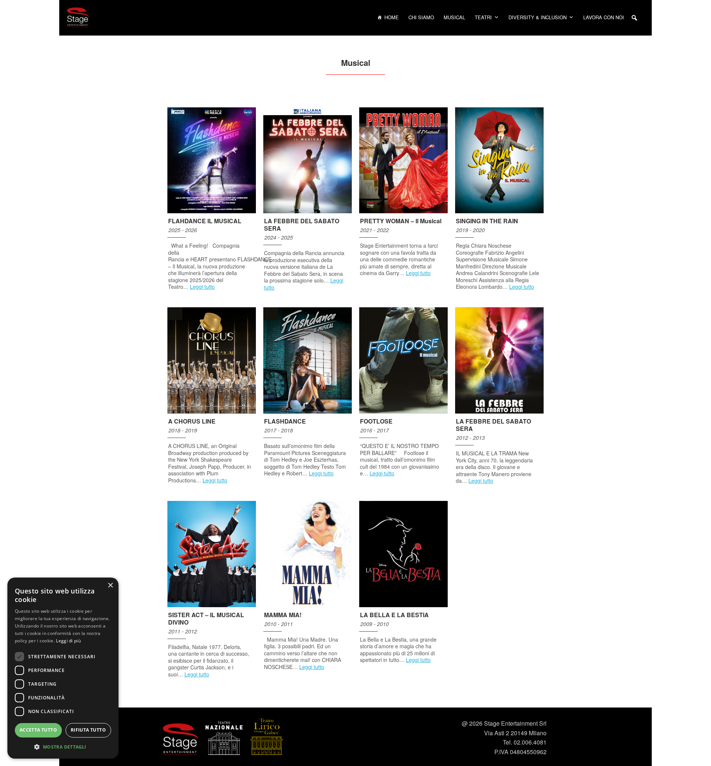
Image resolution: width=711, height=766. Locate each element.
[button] (634, 17)
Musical (454, 17)
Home (391, 17)
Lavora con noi (603, 17)
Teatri (483, 17)
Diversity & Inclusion (537, 17)
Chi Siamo (421, 17)
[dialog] (62, 668)
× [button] (110, 585)
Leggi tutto (202, 286)
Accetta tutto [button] (38, 730)
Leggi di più (68, 641)
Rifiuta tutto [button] (88, 730)
